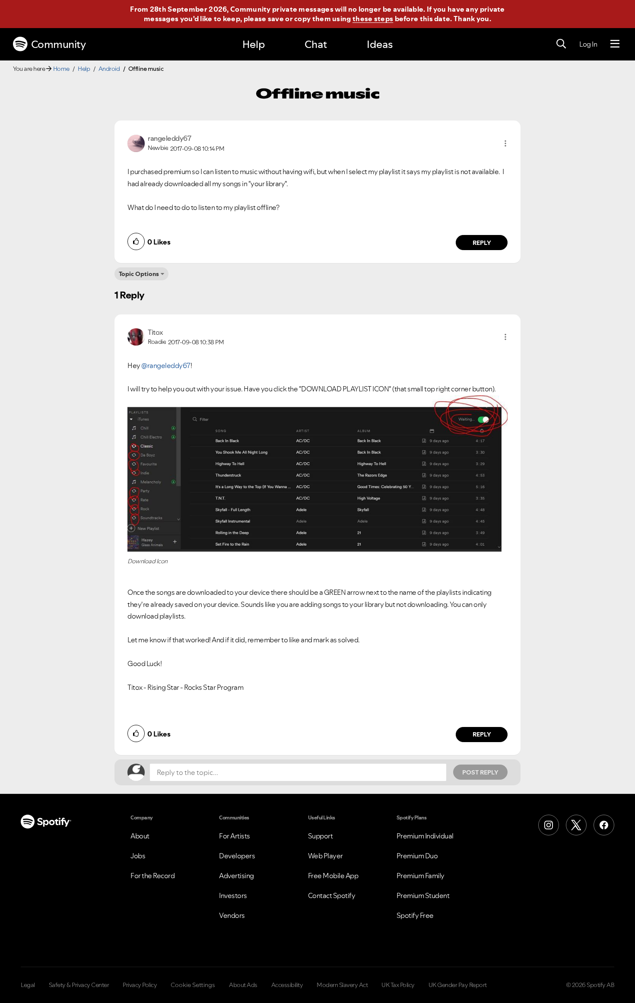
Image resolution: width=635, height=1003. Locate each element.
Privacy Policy (140, 985)
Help (253, 44)
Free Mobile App (333, 875)
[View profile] (136, 142)
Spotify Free (415, 915)
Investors (233, 895)
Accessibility (287, 985)
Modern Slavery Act (342, 985)
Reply (482, 242)
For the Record (152, 875)
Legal (28, 985)
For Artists (234, 836)
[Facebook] (604, 825)
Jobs (137, 855)
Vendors (232, 915)
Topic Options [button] (139, 274)
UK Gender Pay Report (458, 985)
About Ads (243, 985)
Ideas (380, 44)
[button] (505, 143)
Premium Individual (425, 836)
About (139, 836)
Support (320, 836)
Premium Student (423, 895)
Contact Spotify (332, 895)
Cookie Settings (193, 985)
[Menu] (615, 44)
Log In (588, 44)
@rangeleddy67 (165, 365)
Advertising (236, 875)
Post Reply (480, 772)
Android (109, 68)
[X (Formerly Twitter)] (576, 825)
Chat (316, 44)
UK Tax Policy (398, 985)
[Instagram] (548, 825)
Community (58, 44)
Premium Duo (417, 855)
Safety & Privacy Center (79, 985)
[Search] (561, 44)
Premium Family (420, 875)
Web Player (325, 855)
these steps (372, 18)
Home (61, 68)
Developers (237, 855)
